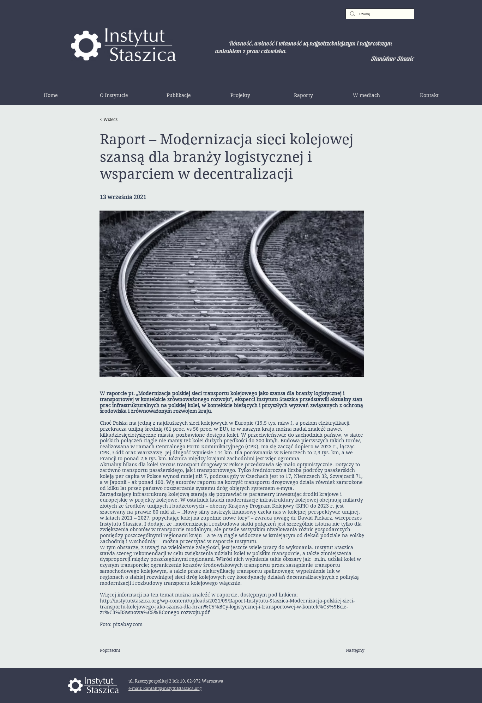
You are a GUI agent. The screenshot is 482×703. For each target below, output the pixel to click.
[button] (114, 95)
